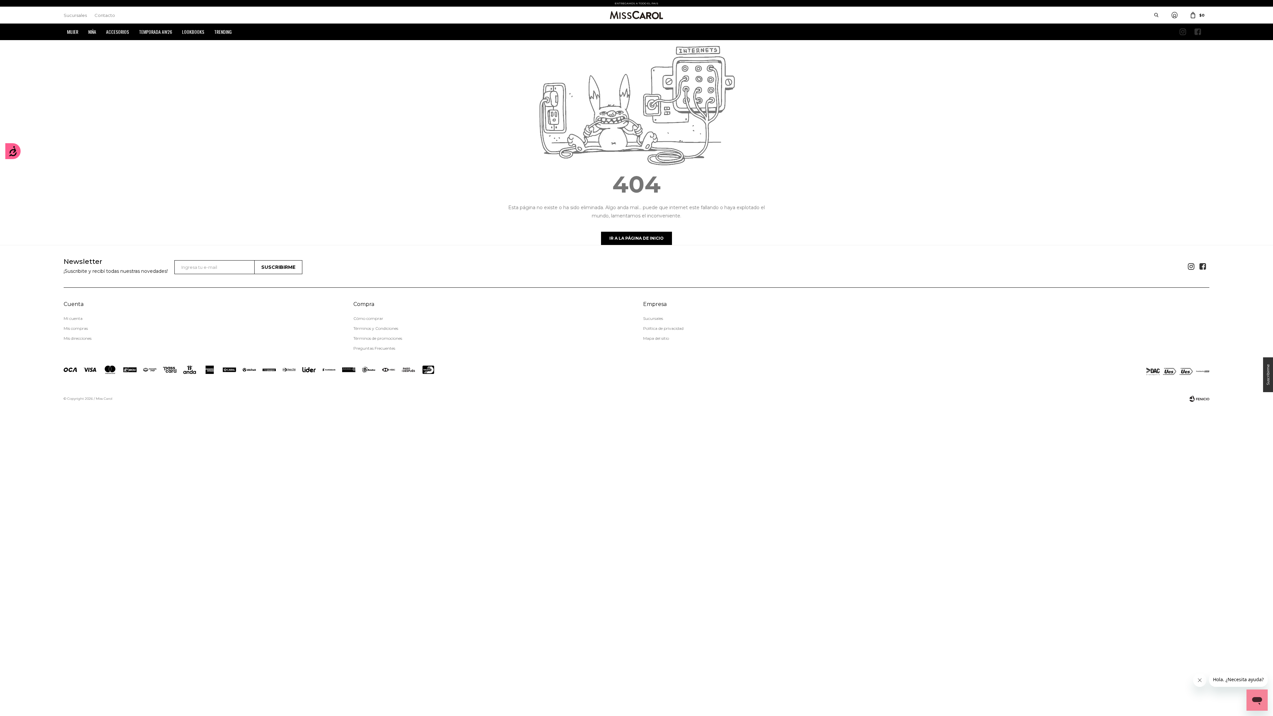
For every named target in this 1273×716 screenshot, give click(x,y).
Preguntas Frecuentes (374, 348)
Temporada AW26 (155, 31)
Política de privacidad (663, 328)
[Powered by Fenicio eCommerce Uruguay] (1199, 399)
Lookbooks (193, 31)
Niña (92, 31)
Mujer (72, 31)
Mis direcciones (77, 338)
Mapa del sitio (656, 338)
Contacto (104, 15)
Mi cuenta (73, 318)
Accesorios (117, 31)
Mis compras (76, 328)
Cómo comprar (368, 318)
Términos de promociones (377, 338)
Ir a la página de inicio (636, 238)
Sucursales (75, 15)
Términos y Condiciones (375, 328)
